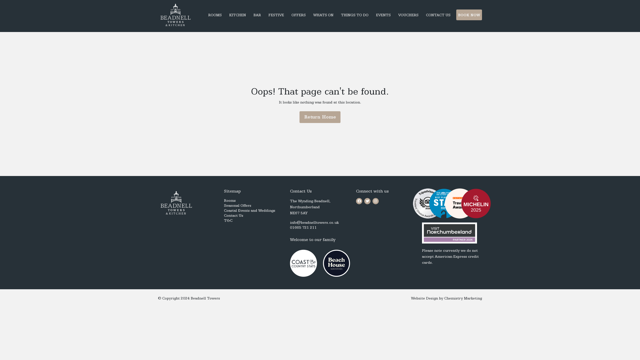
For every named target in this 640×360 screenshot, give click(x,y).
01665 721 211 (303, 227)
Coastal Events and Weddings (249, 210)
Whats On (323, 15)
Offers (299, 15)
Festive (276, 15)
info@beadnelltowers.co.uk (314, 222)
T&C (228, 220)
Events (383, 15)
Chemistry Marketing (463, 298)
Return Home (320, 117)
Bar (257, 15)
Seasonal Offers (237, 205)
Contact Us (438, 15)
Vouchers (408, 15)
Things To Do (354, 15)
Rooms (215, 15)
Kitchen (237, 15)
